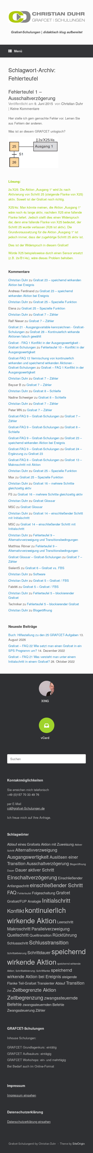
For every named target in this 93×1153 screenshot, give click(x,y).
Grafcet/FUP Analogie (24, 901)
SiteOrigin (78, 1143)
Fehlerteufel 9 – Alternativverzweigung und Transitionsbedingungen (43, 537)
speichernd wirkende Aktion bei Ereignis (39, 973)
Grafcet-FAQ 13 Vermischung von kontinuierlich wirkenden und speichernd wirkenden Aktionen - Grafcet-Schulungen (41, 363)
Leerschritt (65, 921)
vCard (45, 737)
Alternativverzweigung (36, 850)
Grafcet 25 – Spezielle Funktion (55, 302)
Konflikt (15, 910)
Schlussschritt (17, 942)
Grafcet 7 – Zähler (45, 314)
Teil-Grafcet (27, 983)
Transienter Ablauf (51, 983)
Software (39, 574)
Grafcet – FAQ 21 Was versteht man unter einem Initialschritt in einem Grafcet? (42, 659)
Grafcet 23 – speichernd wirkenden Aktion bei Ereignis (40, 293)
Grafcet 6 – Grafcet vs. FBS (44, 568)
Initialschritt (56, 900)
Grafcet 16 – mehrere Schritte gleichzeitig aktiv (50, 494)
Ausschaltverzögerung (47, 863)
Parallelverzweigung (50, 929)
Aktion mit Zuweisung (57, 844)
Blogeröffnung (42, 610)
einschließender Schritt (56, 885)
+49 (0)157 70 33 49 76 (23, 794)
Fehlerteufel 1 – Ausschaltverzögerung (31, 94)
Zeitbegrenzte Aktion (34, 989)
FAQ (11, 892)
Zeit (9, 990)
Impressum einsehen (21, 1095)
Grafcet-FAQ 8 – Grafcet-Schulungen (33, 459)
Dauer (10, 870)
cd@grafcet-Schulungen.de (26, 808)
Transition (75, 983)
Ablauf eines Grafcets (23, 844)
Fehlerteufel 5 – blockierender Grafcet (53, 604)
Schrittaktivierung (16, 953)
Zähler (40, 1010)
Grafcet (63, 893)
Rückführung (64, 935)
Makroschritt (19, 929)
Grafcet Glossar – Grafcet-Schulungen (34, 557)
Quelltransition (41, 935)
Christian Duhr (72, 103)
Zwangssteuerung (21, 1010)
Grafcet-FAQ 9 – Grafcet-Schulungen (33, 416)
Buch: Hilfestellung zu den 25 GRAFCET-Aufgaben (43, 635)
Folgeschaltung (43, 892)
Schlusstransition (48, 942)
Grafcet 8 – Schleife (47, 391)
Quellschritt (18, 935)
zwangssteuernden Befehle (43, 1004)
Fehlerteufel (24, 893)
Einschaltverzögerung (32, 877)
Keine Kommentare (24, 108)
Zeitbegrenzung (25, 997)
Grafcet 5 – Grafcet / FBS (51, 580)
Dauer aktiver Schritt (34, 870)
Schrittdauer (39, 952)
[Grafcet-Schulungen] (46, 17)
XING (45, 701)
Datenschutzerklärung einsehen (29, 1121)
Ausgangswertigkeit (28, 856)
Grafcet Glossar (44, 500)
